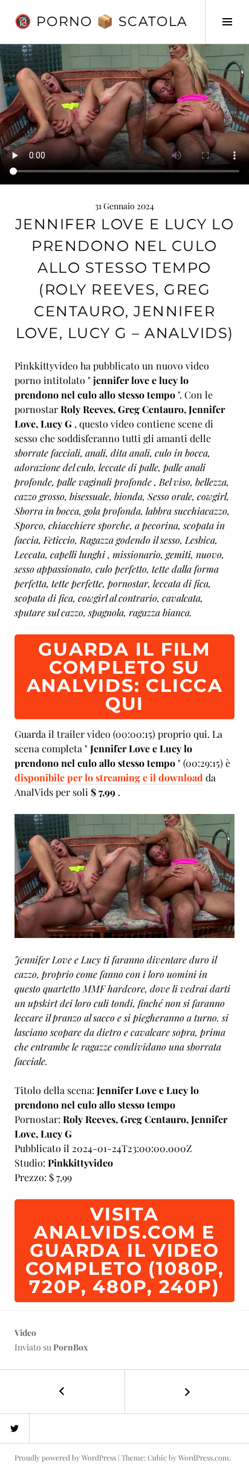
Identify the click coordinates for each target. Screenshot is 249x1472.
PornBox (70, 1347)
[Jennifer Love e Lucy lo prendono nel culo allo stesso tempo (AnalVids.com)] (124, 874)
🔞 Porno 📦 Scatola (101, 21)
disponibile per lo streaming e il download (109, 777)
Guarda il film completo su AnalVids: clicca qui (125, 676)
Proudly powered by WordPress (65, 1457)
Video (25, 1332)
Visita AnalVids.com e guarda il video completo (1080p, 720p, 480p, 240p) (124, 1250)
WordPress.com (203, 1457)
